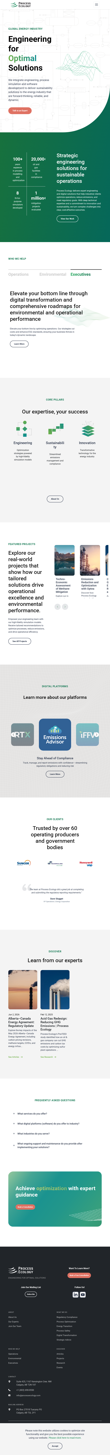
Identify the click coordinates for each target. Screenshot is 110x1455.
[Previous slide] (57, 607)
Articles (60, 1354)
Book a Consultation (25, 1207)
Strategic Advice (64, 1340)
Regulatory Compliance (67, 1317)
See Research (47, 1057)
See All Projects (19, 641)
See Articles (13, 1057)
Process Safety (63, 1331)
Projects (60, 1358)
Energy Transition (64, 1326)
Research (61, 1363)
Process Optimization (66, 1322)
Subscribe (31, 1294)
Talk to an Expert (20, 110)
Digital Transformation (67, 1335)
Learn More (19, 344)
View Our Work (67, 219)
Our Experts (13, 1322)
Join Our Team (14, 1326)
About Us (55, 499)
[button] (55, 1114)
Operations (18, 274)
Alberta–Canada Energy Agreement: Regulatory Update (21, 1022)
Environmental (52, 274)
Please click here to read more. (65, 1437)
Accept (55, 1446)
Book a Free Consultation (79, 1275)
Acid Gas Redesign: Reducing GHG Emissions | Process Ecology (55, 1024)
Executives (81, 274)
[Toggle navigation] (97, 5)
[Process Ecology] (20, 4)
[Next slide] (65, 607)
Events (60, 1367)
